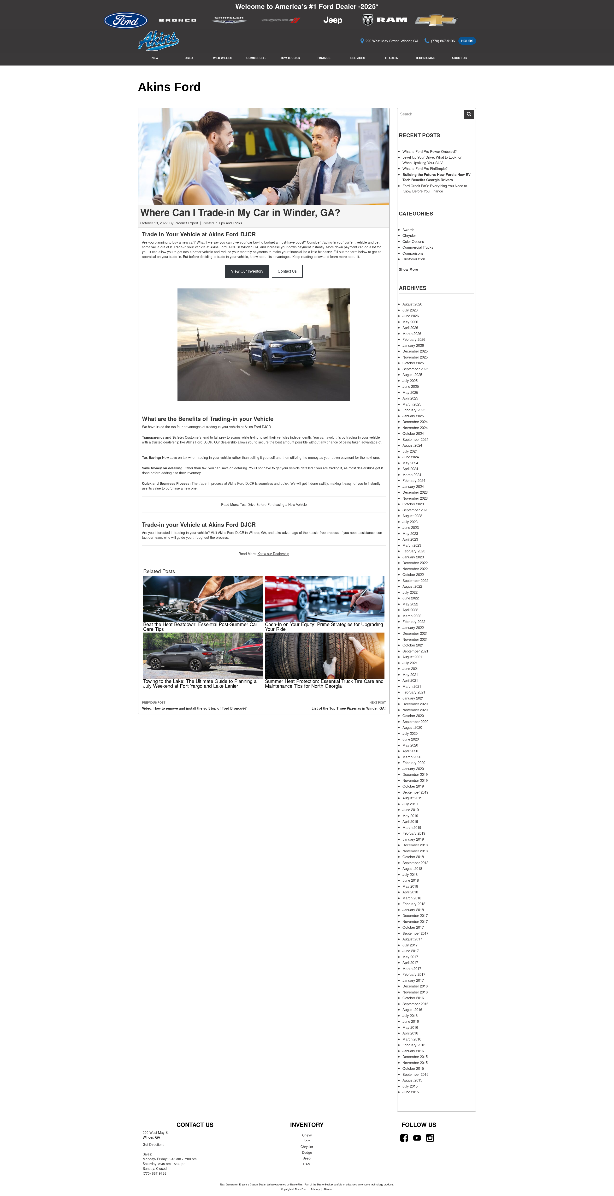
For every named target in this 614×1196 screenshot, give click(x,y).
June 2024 (410, 456)
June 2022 (410, 597)
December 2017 (415, 915)
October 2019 (413, 786)
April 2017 (410, 962)
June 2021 (410, 668)
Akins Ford (169, 87)
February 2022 (413, 621)
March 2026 (411, 333)
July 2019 (410, 803)
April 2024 (410, 468)
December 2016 (415, 985)
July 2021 (410, 662)
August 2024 (412, 445)
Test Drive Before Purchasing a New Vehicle (273, 504)
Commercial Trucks (417, 247)
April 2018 (410, 891)
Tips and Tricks (230, 222)
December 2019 (415, 774)
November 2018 (415, 850)
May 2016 (410, 1027)
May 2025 (410, 392)
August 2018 (412, 868)
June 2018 (410, 880)
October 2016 (413, 997)
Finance (324, 58)
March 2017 (411, 968)
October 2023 (413, 503)
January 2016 (413, 1050)
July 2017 (410, 944)
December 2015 (415, 1056)
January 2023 (413, 556)
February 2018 (413, 903)
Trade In (391, 58)
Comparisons (413, 253)
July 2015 (410, 1085)
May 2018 (410, 886)
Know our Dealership (273, 553)
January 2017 (413, 980)
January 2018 (413, 909)
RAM (307, 1163)
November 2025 (415, 356)
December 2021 (415, 633)
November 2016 (415, 991)
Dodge (307, 1152)
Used (189, 58)
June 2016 (410, 1021)
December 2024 (415, 421)
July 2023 (410, 521)
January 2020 (413, 768)
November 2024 (415, 427)
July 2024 (410, 451)
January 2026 (413, 345)
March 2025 (411, 404)
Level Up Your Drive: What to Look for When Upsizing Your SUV (431, 160)
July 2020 (410, 733)
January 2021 (413, 697)
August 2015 (412, 1079)
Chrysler (409, 235)
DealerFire (296, 1184)
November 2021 (415, 639)
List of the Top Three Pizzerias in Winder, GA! (349, 705)
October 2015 (413, 1068)
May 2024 (410, 462)
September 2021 (415, 650)
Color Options (413, 241)
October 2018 (413, 856)
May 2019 (410, 815)
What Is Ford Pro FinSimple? (425, 168)
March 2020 (411, 756)
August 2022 (412, 586)
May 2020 (410, 745)
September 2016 (415, 1003)
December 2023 (415, 492)
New (155, 58)
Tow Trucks (290, 58)
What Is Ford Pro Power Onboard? (429, 151)
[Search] (469, 114)
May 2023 (410, 533)
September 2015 (415, 1074)
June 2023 (410, 527)
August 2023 (412, 515)
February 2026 (413, 339)
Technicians (425, 58)
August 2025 (412, 374)
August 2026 (412, 303)
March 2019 (411, 827)
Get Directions (153, 1144)
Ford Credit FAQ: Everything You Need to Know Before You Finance (434, 188)
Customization (413, 258)
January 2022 (413, 627)
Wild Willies (222, 58)
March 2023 (411, 545)
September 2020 (415, 721)
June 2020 (410, 739)
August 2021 (412, 656)
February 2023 (413, 550)
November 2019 (415, 780)
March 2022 (411, 615)
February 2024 (413, 480)
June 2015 (410, 1091)
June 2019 (410, 809)
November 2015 (415, 1062)
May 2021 (410, 674)
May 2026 (410, 321)
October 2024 (413, 433)
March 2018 (411, 897)
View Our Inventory (247, 271)
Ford (307, 1140)
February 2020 (413, 762)
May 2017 (410, 956)
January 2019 (413, 839)
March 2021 (411, 686)
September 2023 (415, 509)
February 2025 (413, 409)
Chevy (307, 1135)
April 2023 (410, 539)
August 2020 (412, 727)
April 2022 (410, 609)
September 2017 (415, 933)
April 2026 (410, 327)
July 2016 (410, 1015)
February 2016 (413, 1044)
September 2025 (415, 368)
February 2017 (413, 974)
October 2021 (413, 644)
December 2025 (415, 350)
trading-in (329, 242)
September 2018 (415, 862)
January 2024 (413, 486)
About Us (459, 58)
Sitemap (328, 1189)
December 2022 (415, 562)
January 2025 (413, 415)
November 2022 (415, 568)
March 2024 (411, 474)
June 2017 (410, 950)
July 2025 (410, 380)
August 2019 (412, 797)
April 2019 (410, 821)
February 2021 (413, 691)
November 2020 (415, 709)
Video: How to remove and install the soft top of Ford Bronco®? (194, 705)
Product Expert (186, 222)
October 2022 (413, 574)
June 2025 (410, 386)
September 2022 (415, 580)
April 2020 (410, 750)
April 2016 (410, 1032)
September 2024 (415, 439)
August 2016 (412, 1009)
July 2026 (410, 309)
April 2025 (410, 398)
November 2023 (415, 498)
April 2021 (410, 680)
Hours (467, 40)
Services (357, 58)
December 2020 (415, 703)
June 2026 (410, 315)
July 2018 (410, 874)
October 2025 (413, 362)
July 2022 (410, 592)
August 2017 (412, 938)
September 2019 (415, 792)
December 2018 (415, 844)
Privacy (315, 1189)
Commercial (256, 58)
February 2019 (413, 833)
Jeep (307, 1158)
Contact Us (287, 271)
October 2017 (413, 927)
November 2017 (415, 921)
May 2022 (410, 603)
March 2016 (411, 1038)
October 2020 (413, 715)
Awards (408, 229)
